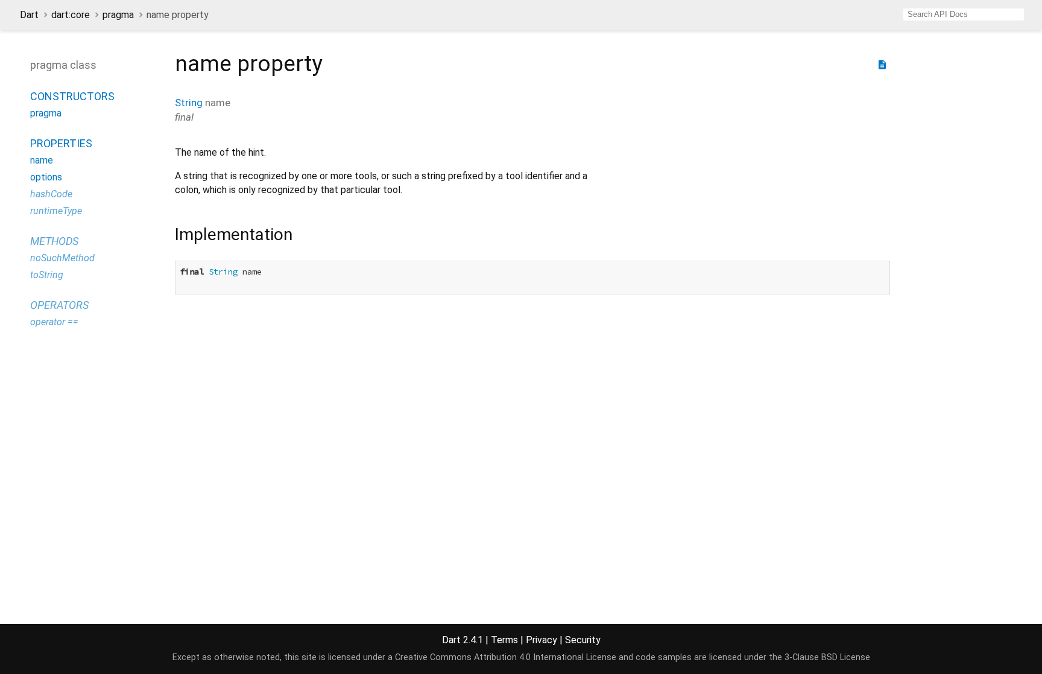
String (189, 103)
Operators (59, 305)
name (41, 160)
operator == (54, 322)
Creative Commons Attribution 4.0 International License (505, 657)
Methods (54, 241)
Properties (61, 143)
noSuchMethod (62, 258)
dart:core (70, 15)
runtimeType (56, 211)
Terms (504, 640)
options (46, 177)
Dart (29, 15)
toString (46, 275)
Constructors (72, 96)
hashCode (51, 194)
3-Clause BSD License (827, 657)
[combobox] (963, 14)
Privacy (541, 640)
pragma (118, 15)
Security (583, 640)
